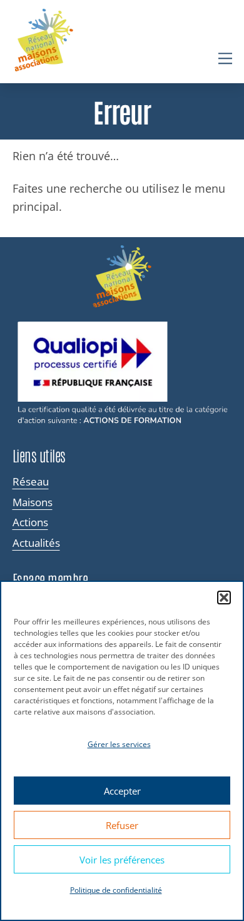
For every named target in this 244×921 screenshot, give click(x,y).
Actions (30, 522)
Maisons (33, 502)
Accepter (122, 791)
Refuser (122, 825)
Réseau (31, 482)
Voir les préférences (122, 859)
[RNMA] (44, 42)
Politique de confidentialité (116, 890)
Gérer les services (119, 744)
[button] (224, 597)
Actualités (36, 543)
